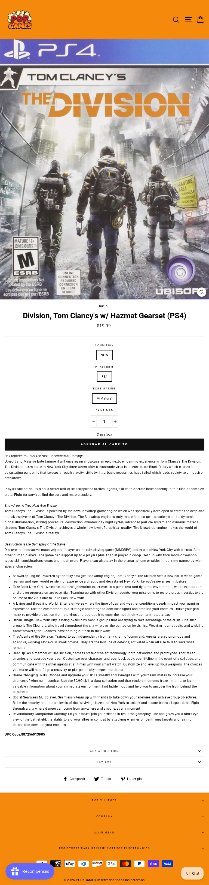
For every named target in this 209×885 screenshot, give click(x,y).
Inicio (103, 306)
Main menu (104, 832)
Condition (104, 345)
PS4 (105, 377)
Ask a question (104, 751)
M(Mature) (105, 398)
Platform (104, 367)
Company (104, 816)
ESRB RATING (104, 388)
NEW (104, 355)
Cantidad (104, 410)
